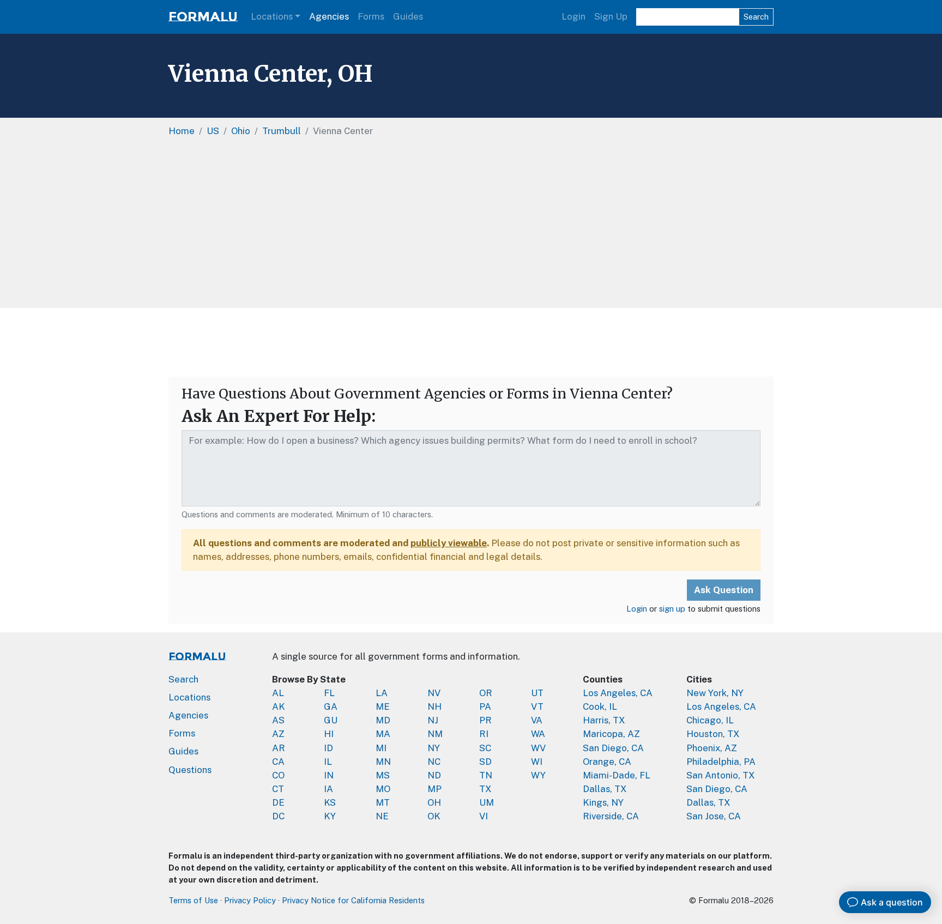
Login (573, 16)
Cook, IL (600, 706)
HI (329, 733)
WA (538, 733)
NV (433, 692)
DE (278, 802)
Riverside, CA (611, 816)
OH (434, 802)
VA (536, 720)
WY (538, 775)
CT (278, 788)
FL (329, 692)
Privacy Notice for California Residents (353, 900)
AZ (278, 733)
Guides (408, 16)
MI (381, 747)
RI (483, 733)
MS (383, 775)
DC (278, 816)
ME (383, 706)
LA (382, 692)
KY (330, 816)
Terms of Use (193, 900)
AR (278, 747)
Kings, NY (603, 802)
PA (485, 706)
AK (278, 706)
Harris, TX (604, 720)
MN (383, 761)
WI (536, 761)
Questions (190, 769)
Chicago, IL (710, 720)
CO (278, 775)
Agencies (329, 16)
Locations (272, 16)
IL (328, 761)
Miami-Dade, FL (616, 775)
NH (434, 706)
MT (383, 802)
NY (433, 747)
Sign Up (610, 16)
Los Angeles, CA (618, 692)
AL (278, 692)
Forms (371, 16)
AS (278, 720)
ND (434, 775)
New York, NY (715, 692)
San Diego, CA (613, 747)
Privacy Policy (250, 900)
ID (328, 747)
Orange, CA (607, 761)
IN (329, 775)
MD (383, 720)
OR (485, 692)
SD (485, 761)
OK (433, 816)
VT (537, 706)
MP (434, 788)
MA (383, 733)
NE (382, 816)
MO (383, 788)
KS (330, 802)
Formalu (203, 17)
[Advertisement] (471, 226)
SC (485, 747)
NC (433, 761)
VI (483, 816)
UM (486, 802)
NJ (432, 720)
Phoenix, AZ (711, 747)
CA (278, 761)
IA (328, 788)
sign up (672, 608)
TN (485, 775)
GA (330, 706)
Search (756, 16)
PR (485, 720)
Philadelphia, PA (721, 761)
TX (485, 788)
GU (330, 720)
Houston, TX (713, 733)
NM (435, 733)
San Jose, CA (713, 816)
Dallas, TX (605, 788)
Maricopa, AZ (611, 733)
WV (538, 747)
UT (537, 692)
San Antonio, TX (720, 775)
